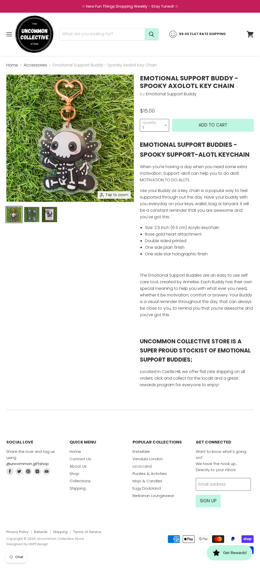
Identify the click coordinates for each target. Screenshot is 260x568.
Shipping (78, 488)
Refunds (40, 531)
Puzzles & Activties (150, 473)
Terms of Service (87, 531)
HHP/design (38, 544)
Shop (74, 473)
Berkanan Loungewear (153, 495)
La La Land (142, 466)
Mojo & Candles (147, 481)
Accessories (35, 65)
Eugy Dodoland (147, 488)
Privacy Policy (17, 531)
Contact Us (80, 459)
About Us (78, 466)
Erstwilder (141, 451)
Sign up (208, 501)
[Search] (151, 34)
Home (12, 65)
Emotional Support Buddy (171, 94)
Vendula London (148, 459)
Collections (80, 481)
